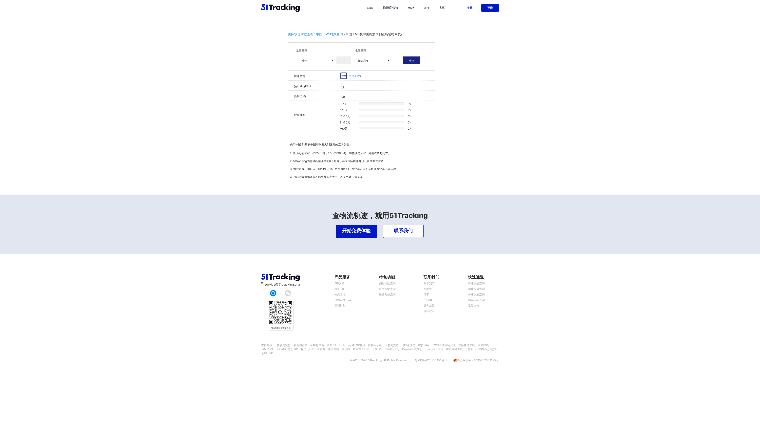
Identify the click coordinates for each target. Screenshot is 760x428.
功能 (370, 8)
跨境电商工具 (342, 300)
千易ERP (377, 349)
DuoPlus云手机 (434, 349)
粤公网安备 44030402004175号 (478, 360)
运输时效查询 (387, 294)
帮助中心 (429, 288)
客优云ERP (307, 349)
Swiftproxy (392, 349)
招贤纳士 (429, 300)
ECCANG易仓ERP (287, 349)
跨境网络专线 (454, 349)
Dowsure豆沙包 (412, 349)
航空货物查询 (387, 288)
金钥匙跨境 (317, 345)
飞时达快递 (408, 345)
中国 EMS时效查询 (329, 34)
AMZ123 (267, 349)
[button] (316, 60)
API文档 (339, 283)
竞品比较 (473, 305)
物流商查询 (391, 8)
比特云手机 (375, 345)
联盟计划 (340, 305)
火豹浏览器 (392, 345)
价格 (411, 8)
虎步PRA (423, 345)
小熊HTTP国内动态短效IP (482, 349)
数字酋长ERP (361, 349)
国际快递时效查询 (300, 34)
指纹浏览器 (284, 345)
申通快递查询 (476, 283)
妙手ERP (267, 353)
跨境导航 (333, 349)
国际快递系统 (466, 345)
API (426, 8)
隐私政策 (429, 311)
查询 (411, 60)
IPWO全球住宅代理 (444, 345)
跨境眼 (346, 349)
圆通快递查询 (476, 288)
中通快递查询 (476, 294)
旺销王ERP (333, 345)
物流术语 (340, 294)
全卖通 (321, 349)
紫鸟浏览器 (300, 345)
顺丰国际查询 (476, 300)
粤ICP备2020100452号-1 (431, 360)
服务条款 (429, 305)
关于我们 (429, 283)
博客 (442, 8)
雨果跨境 (483, 345)
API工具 (339, 288)
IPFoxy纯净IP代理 (354, 345)
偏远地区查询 (387, 283)
